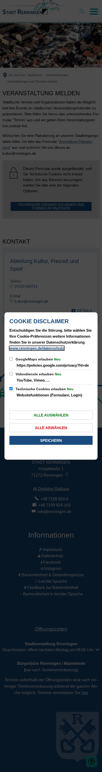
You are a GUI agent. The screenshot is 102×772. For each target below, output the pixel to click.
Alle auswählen (51, 415)
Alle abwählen (51, 428)
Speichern (51, 440)
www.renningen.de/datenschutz (36, 348)
